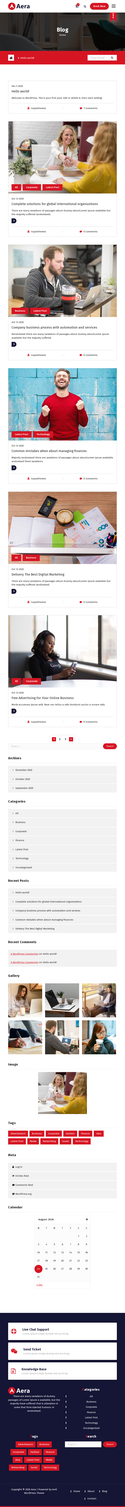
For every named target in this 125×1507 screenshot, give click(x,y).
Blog (104, 1491)
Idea (98, 1133)
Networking (49, 1141)
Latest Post (52, 187)
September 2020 (24, 788)
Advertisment (18, 1133)
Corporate (32, 187)
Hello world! (20, 91)
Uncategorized (23, 867)
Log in (18, 1166)
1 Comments (90, 108)
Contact (91, 1498)
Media (33, 1141)
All (16, 187)
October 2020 (22, 779)
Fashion (70, 1133)
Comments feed (24, 1185)
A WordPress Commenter (24, 953)
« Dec (39, 1284)
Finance (19, 840)
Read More (18, 220)
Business (20, 310)
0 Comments (90, 231)
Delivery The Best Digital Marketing (38, 574)
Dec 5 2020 (17, 86)
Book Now (99, 6)
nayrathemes (38, 108)
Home (62, 35)
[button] (112, 57)
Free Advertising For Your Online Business (43, 698)
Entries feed (22, 1175)
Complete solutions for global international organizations (55, 204)
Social (65, 1141)
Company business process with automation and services (54, 327)
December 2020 (23, 770)
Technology (43, 434)
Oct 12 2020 (18, 198)
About (91, 1491)
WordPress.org (23, 1193)
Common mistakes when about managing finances (49, 451)
